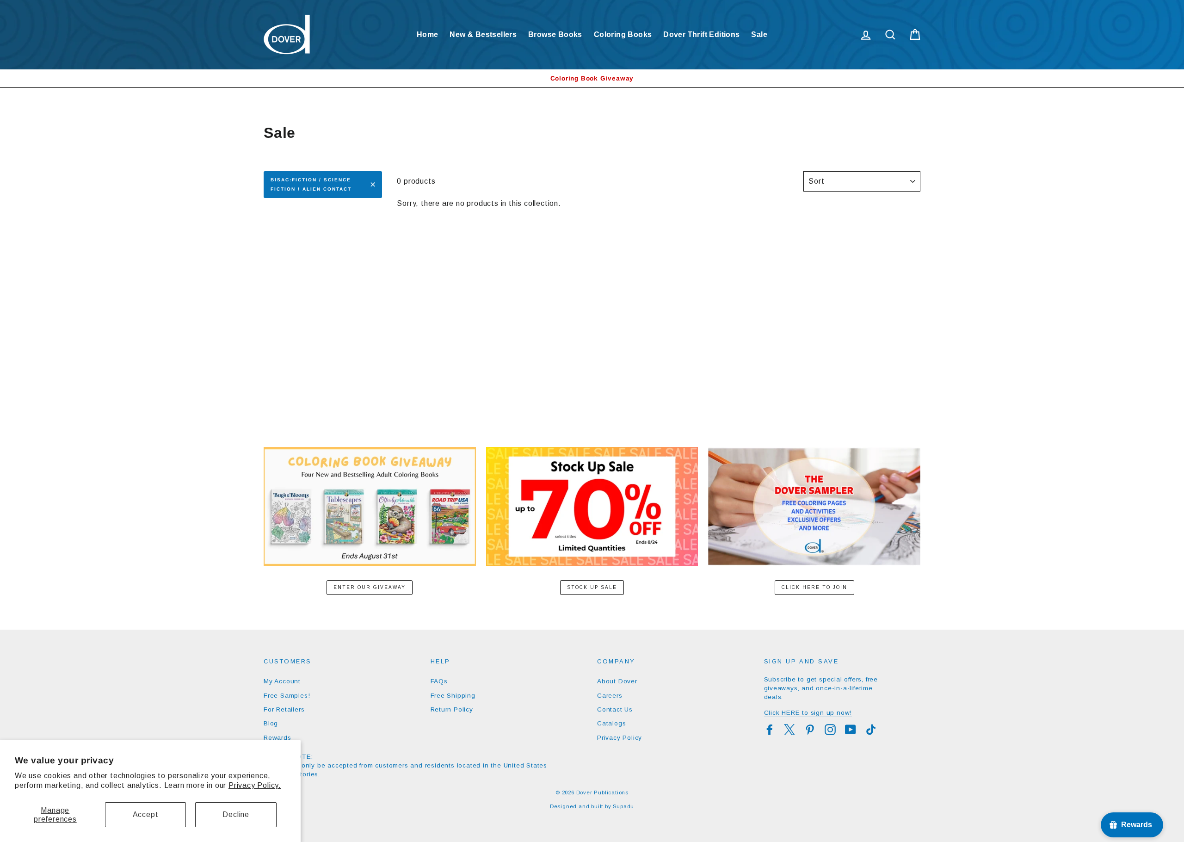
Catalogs (611, 723)
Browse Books (555, 34)
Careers (610, 695)
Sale (759, 34)
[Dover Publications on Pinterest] (809, 729)
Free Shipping (453, 695)
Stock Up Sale (592, 587)
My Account (282, 681)
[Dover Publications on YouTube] (850, 729)
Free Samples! (287, 695)
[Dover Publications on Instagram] (830, 729)
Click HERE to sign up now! (808, 712)
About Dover (617, 681)
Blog (271, 723)
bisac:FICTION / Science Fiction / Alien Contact (311, 184)
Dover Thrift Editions (701, 34)
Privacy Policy (619, 737)
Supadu (623, 806)
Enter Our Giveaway (369, 587)
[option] (592, 78)
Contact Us (615, 709)
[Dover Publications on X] (789, 729)
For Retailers (284, 709)
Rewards (277, 737)
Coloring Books (623, 34)
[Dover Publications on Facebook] (769, 729)
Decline (235, 814)
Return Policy (452, 709)
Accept (146, 814)
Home (427, 34)
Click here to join (814, 587)
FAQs (439, 681)
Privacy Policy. (254, 785)
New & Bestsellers (483, 34)
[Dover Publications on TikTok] (870, 729)
